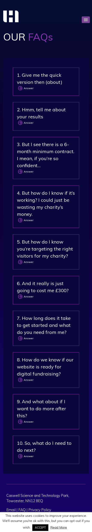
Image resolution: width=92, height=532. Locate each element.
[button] (86, 19)
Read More (58, 527)
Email (11, 509)
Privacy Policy (39, 509)
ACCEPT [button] (40, 527)
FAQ (22, 509)
